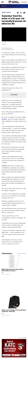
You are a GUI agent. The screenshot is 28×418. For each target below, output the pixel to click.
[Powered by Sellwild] (24, 337)
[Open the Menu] (2, 2)
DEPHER (4, 119)
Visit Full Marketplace (21, 253)
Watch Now (23, 2)
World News (6, 12)
